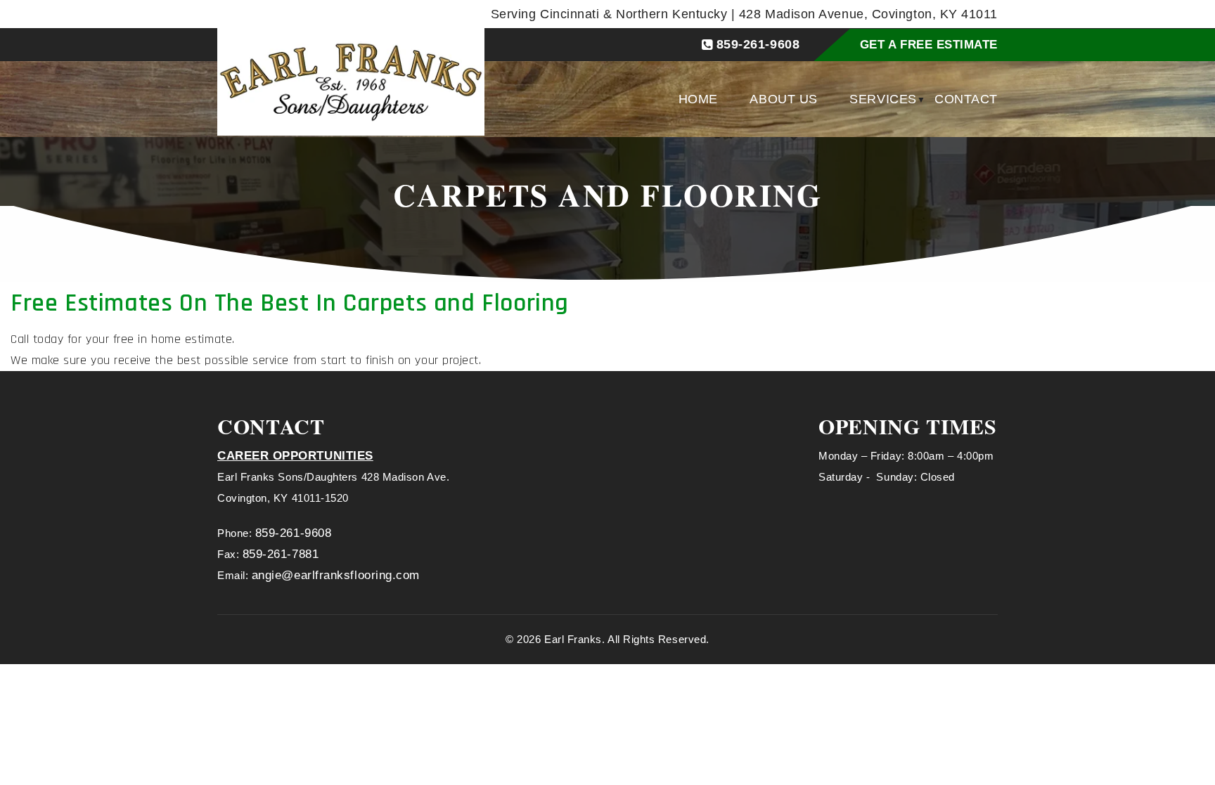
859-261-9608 (757, 44)
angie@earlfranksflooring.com (336, 575)
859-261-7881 (281, 554)
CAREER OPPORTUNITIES (295, 455)
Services (882, 99)
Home (698, 99)
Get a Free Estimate (929, 44)
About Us (783, 99)
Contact (966, 99)
